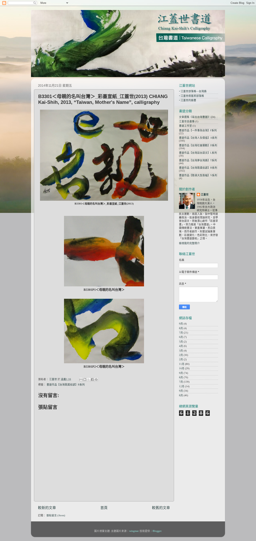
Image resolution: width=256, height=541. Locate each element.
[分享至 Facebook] (92, 379)
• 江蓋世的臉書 (187, 100)
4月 (181, 346)
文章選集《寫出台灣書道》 (194, 117)
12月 (181, 386)
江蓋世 (205, 194)
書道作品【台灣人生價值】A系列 (198, 137)
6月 (181, 337)
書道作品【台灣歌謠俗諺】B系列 (66, 384)
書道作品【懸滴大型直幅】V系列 (198, 175)
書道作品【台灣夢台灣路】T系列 (198, 160)
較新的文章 (47, 508)
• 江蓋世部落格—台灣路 (193, 91)
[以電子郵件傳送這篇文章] (81, 379)
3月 (181, 350)
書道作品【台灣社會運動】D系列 (198, 145)
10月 (181, 368)
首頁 (104, 508)
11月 (181, 364)
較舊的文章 (161, 508)
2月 (181, 355)
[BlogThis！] (85, 379)
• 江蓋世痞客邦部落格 (191, 95)
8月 (181, 328)
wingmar (133, 531)
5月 (181, 341)
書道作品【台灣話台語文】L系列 (198, 152)
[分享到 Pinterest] (96, 379)
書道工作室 (185, 125)
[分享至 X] (89, 379)
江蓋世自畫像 (187, 121)
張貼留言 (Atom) (55, 515)
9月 (181, 323)
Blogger (157, 531)
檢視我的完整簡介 (189, 243)
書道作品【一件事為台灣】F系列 (198, 130)
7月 (181, 332)
